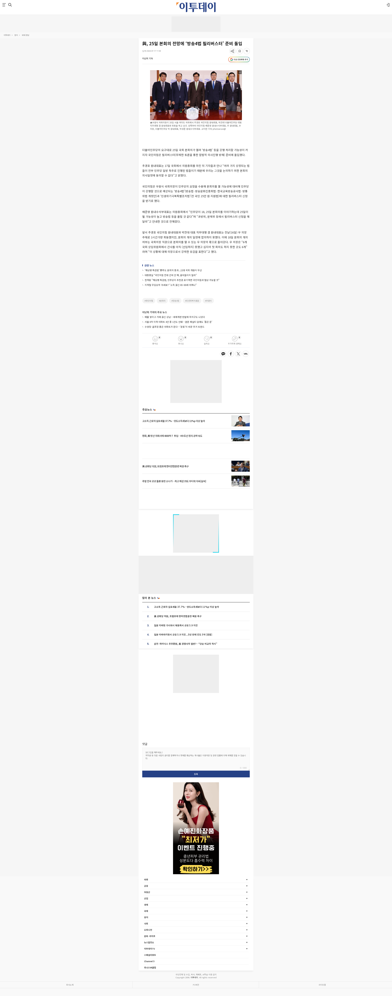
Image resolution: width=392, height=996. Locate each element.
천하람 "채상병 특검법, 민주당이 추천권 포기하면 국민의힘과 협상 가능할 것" (182, 280)
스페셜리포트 (150, 954)
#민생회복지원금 (192, 300)
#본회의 (162, 300)
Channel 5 (149, 961)
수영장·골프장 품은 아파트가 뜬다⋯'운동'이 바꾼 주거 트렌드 (174, 326)
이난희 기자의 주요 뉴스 (154, 312)
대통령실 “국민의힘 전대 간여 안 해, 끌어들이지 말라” (171, 275)
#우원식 (208, 300)
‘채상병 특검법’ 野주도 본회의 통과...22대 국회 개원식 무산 (173, 270)
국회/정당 (25, 35)
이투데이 (7, 35)
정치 (16, 35)
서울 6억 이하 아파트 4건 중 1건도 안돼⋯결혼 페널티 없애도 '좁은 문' (178, 321)
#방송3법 (175, 300)
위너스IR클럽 (150, 967)
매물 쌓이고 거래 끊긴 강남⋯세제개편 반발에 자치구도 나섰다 (175, 317)
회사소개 (70, 984)
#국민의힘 (149, 300)
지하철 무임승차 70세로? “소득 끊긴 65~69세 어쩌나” (171, 284)
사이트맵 (322, 984)
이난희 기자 (147, 58)
